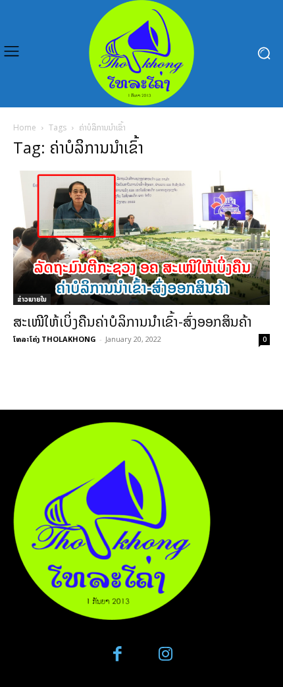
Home (24, 127)
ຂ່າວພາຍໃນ (32, 299)
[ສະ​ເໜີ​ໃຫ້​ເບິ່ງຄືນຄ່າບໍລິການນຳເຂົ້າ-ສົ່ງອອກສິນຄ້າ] (141, 238)
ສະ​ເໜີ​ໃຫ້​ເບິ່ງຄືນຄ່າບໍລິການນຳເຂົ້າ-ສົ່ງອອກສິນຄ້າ (132, 321)
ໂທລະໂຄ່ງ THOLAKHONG (54, 339)
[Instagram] (165, 654)
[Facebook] (118, 654)
